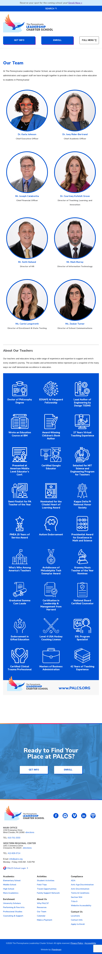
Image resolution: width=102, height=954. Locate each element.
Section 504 (76, 897)
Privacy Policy (77, 943)
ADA (73, 881)
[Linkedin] (83, 815)
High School (8, 889)
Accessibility (90, 943)
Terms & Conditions (80, 893)
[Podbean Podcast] (93, 815)
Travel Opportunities (46, 889)
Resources (42, 907)
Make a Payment (44, 920)
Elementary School (12, 881)
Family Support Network (48, 893)
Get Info (19, 40)
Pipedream (56, 950)
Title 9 (74, 901)
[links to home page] (28, 23)
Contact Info (76, 920)
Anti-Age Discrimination (82, 885)
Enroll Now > (75, 2)
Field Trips (42, 885)
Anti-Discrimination (80, 889)
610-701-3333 (14, 838)
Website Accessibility (81, 906)
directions (30, 832)
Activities (42, 876)
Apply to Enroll (78, 924)
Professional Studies (12, 912)
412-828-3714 (14, 853)
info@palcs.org (16, 859)
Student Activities (45, 881)
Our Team (41, 912)
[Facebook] (55, 815)
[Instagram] (65, 815)
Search (49, 8)
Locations (75, 916)
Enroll (57, 40)
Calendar (41, 916)
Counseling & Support (13, 916)
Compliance (77, 876)
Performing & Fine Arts (14, 907)
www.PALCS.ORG (74, 688)
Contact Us (77, 912)
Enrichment (9, 899)
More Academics (10, 893)
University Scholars (12, 903)
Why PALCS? (43, 903)
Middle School (9, 885)
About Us (42, 899)
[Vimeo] (74, 815)
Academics (8, 876)
